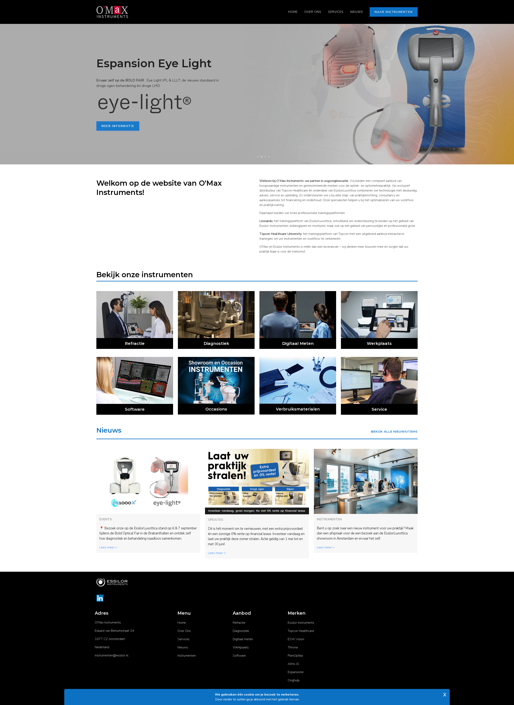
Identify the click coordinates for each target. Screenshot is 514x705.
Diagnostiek (241, 631)
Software (239, 655)
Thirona (293, 647)
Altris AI (293, 664)
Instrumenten (186, 655)
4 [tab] (269, 156)
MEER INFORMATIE (117, 127)
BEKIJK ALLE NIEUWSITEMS (394, 431)
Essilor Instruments (301, 622)
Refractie (239, 622)
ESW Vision (296, 639)
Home (293, 12)
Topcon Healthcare (301, 631)
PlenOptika (295, 655)
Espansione (296, 672)
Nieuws (356, 12)
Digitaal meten (243, 639)
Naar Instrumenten (394, 12)
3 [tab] (265, 156)
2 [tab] (261, 156)
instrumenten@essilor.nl (111, 655)
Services (336, 12)
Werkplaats (241, 647)
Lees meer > (108, 547)
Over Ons (312, 12)
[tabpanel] (257, 94)
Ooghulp (294, 680)
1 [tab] (257, 156)
